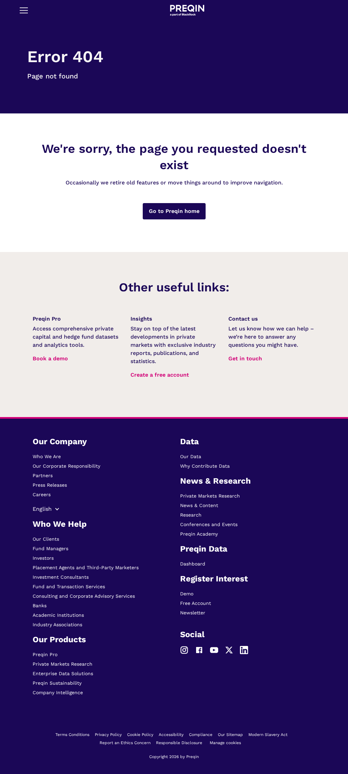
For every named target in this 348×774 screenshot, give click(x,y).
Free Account (195, 603)
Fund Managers (50, 548)
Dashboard (192, 563)
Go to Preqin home (174, 211)
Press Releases (50, 485)
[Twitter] (229, 649)
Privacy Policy (108, 734)
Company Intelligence (58, 692)
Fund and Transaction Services (69, 586)
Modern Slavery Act (268, 734)
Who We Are (47, 456)
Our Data (190, 456)
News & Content (199, 505)
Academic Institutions (58, 615)
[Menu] (24, 10)
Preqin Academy (199, 534)
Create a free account (159, 375)
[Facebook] (199, 649)
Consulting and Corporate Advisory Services (84, 596)
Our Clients (46, 539)
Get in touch (245, 358)
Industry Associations (57, 624)
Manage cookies (225, 742)
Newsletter (192, 612)
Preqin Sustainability (57, 683)
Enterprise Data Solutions (63, 673)
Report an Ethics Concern (125, 742)
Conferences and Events (209, 524)
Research (191, 515)
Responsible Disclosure (179, 742)
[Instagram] (184, 649)
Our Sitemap (230, 734)
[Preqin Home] (187, 10)
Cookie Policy (140, 734)
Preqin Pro (45, 654)
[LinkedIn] (244, 649)
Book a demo (50, 358)
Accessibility (171, 734)
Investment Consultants (61, 577)
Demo (186, 593)
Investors (43, 558)
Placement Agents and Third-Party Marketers (86, 567)
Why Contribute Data (205, 466)
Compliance (200, 734)
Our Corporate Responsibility (66, 466)
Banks (40, 605)
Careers (42, 494)
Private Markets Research (62, 664)
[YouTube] (214, 649)
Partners (43, 475)
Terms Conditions (72, 734)
